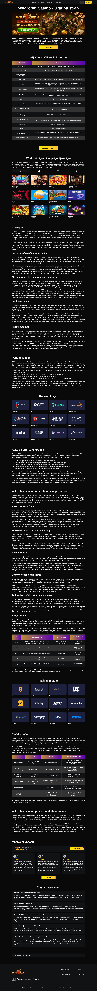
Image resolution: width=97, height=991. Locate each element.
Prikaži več (48, 877)
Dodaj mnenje (77, 848)
